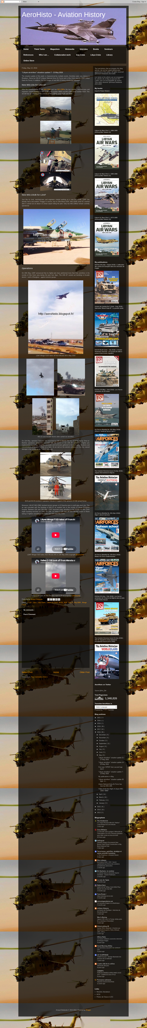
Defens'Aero (101, 885)
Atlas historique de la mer (105, 896)
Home (26, 49)
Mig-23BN (77, 602)
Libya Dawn (42, 602)
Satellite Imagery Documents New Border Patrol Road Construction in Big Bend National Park (109, 844)
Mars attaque (101, 860)
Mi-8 (65, 602)
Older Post (85, 672)
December (102, 735)
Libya (35, 602)
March (101, 797)
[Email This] (48, 599)
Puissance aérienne (104, 980)
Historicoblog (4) (103, 926)
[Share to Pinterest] (59, 599)
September (103, 743)
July (100, 749)
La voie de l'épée (103, 880)
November (102, 738)
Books (96, 49)
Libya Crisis (95, 55)
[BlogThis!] (51, 599)
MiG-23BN (60, 89)
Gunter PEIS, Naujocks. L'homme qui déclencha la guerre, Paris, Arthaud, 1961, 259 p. (108, 930)
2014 (99, 810)
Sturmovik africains (103, 965)
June (101, 752)
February (102, 800)
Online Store (28, 61)
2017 (99, 729)
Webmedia (69, 49)
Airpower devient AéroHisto (105, 982)
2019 (99, 723)
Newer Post (27, 672)
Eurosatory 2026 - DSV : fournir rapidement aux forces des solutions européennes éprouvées (108, 864)
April (100, 794)
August (101, 746)
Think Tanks (39, 49)
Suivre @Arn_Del (100, 690)
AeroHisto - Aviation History (63, 14)
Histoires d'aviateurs (103, 992)
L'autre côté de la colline (106, 964)
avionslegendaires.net (105, 901)
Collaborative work (62, 55)
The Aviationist (102, 821)
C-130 (30, 602)
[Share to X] (54, 599)
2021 (99, 717)
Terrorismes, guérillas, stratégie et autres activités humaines (109, 852)
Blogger (88, 1010)
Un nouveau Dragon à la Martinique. (108, 903)
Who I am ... (44, 55)
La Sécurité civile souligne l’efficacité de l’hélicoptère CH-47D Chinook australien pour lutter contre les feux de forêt (110, 833)
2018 (99, 726)
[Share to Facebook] (56, 599)
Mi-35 (61, 602)
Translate (111, 710)
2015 (99, 807)
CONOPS (100, 971)
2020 (99, 720)
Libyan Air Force (52, 602)
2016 (99, 732)
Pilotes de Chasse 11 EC (105, 997)
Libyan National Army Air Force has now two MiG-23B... (110, 785)
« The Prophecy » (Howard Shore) (108, 855)
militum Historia (103, 908)
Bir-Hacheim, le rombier (105, 871)
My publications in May (106, 776)
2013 (99, 812)
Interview (84, 49)
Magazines (55, 49)
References (28, 55)
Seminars (108, 49)
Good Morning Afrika (104, 946)
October (102, 740)
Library (109, 55)
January (102, 803)
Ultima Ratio (101, 937)
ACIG (98, 994)
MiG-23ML (47, 89)
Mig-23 (70, 602)
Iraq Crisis (80, 55)
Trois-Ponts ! (101, 894)
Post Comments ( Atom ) (39, 677)
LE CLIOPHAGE (102, 955)
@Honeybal (79, 555)
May (100, 755)
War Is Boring (102, 917)
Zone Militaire (102, 830)
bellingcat (100, 840)
